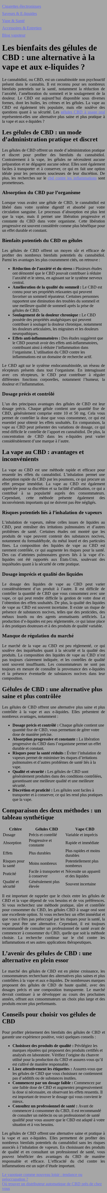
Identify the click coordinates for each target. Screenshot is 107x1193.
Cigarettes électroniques (21, 6)
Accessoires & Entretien (22, 28)
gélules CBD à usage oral (83, 112)
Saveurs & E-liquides (19, 13)
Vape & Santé (13, 21)
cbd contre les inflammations (72, 178)
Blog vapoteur (13, 35)
